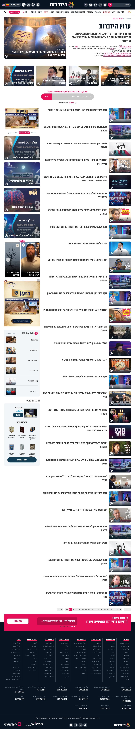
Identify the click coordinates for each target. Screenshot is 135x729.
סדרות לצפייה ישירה (80, 655)
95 (76, 609)
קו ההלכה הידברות (104, 696)
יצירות (84, 670)
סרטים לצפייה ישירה (80, 652)
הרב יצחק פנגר (49, 652)
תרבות (113, 664)
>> (58, 609)
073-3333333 (126, 708)
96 (73, 609)
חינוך (67, 661)
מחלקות (52, 12)
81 (121, 609)
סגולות (67, 658)
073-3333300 (104, 699)
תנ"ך (67, 646)
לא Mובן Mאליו (96, 646)
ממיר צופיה (127, 706)
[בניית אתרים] (37, 725)
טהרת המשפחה (32, 649)
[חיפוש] (110, 5)
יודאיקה (66, 677)
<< (129, 609)
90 (92, 609)
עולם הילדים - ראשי (80, 643)
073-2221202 (83, 708)
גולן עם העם (97, 658)
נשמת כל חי (16, 674)
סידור (18, 639)
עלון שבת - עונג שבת (82, 687)
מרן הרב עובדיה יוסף (48, 646)
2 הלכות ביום (125, 655)
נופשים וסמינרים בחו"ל (81, 706)
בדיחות (84, 649)
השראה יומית (97, 670)
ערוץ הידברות (125, 646)
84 (111, 609)
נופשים (127, 664)
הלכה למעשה (97, 652)
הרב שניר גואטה (49, 658)
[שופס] (33, 5)
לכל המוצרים (22, 459)
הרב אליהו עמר (49, 677)
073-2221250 (105, 708)
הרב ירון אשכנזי (49, 661)
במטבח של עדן (96, 649)
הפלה (35, 661)
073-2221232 (41, 689)
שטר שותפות (106, 12)
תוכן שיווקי (112, 677)
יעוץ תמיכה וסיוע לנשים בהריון (79, 696)
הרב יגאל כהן (50, 655)
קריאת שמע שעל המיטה (13, 680)
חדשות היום (111, 649)
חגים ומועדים (111, 674)
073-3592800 (62, 689)
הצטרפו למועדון (13, 12)
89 (95, 609)
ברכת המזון (17, 655)
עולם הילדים (90, 12)
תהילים (18, 664)
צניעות (35, 658)
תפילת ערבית (16, 649)
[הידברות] (61, 5)
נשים (76, 46)
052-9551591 (83, 699)
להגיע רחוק (97, 664)
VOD (123, 12)
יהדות (113, 643)
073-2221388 (83, 689)
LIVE (26, 12)
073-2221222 (126, 689)
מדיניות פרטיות (124, 643)
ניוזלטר (127, 652)
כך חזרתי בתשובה (95, 667)
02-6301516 (126, 701)
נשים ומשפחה (32, 639)
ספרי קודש (65, 674)
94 (79, 609)
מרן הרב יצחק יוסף (48, 649)
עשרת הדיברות (64, 652)
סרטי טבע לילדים (80, 667)
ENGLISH (33, 12)
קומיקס (84, 661)
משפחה (112, 658)
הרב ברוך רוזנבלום (48, 664)
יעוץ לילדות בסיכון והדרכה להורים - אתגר (14, 688)
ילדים (112, 48)
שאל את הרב (74, 12)
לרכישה (18, 415)
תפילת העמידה (15, 652)
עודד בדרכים (97, 643)
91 (89, 609)
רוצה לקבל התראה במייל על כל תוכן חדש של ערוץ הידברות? (67, 91)
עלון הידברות (125, 649)
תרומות (46, 12)
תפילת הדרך (16, 667)
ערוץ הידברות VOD (125, 46)
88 (98, 609)
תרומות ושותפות (124, 667)
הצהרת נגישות (124, 677)
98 (67, 609)
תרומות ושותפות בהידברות (101, 687)
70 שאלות (82, 12)
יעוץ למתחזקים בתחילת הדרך (36, 687)
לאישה (35, 643)
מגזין (118, 12)
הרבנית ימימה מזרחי (31, 655)
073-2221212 (105, 689)
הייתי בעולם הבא (96, 674)
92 (86, 609)
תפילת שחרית (16, 643)
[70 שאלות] (28, 5)
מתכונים (34, 646)
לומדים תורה (65, 643)
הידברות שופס (125, 670)
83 (114, 609)
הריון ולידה (34, 664)
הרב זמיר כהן (98, 12)
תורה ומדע (112, 661)
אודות (127, 680)
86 (105, 609)
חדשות (113, 12)
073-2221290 (40, 699)
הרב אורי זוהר (50, 667)
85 (108, 609)
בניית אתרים (27, 725)
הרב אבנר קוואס (49, 674)
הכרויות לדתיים (64, 670)
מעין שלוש (17, 658)
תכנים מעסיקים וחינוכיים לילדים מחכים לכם (117, 53)
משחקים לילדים (81, 658)
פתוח (99, 655)
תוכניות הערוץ (96, 639)
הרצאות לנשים (32, 667)
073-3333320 (19, 691)
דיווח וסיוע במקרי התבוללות (59, 696)
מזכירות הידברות (126, 687)
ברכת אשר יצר (16, 677)
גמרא (67, 649)
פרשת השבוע (111, 670)
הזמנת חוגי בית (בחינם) (38, 696)
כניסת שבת (126, 661)
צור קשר (40, 12)
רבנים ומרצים (49, 639)
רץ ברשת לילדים (81, 646)
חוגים (84, 674)
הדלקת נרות (33, 652)
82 (117, 609)
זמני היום (66, 12)
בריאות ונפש (65, 664)
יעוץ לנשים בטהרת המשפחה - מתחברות (122, 697)
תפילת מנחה (16, 646)
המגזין (113, 646)
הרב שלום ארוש (49, 670)
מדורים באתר (110, 639)
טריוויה (84, 664)
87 (102, 609)
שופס (57, 12)
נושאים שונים (64, 639)
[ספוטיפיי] (24, 5)
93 (83, 609)
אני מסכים (66, 103)
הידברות (126, 639)
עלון (61, 12)
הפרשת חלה (33, 670)
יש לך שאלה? (10, 333)
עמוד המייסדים (125, 674)
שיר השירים (17, 670)
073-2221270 (19, 699)
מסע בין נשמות (96, 661)
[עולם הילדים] (38, 5)
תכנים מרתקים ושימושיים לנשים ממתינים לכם (117, 55)
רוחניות (113, 655)
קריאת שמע (16, 661)
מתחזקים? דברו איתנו (13, 4)
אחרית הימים (65, 667)
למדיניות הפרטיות (63, 103)
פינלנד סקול (65, 655)
